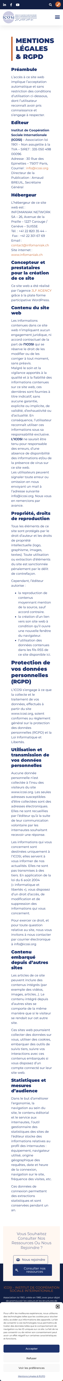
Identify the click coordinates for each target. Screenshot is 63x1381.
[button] (57, 1306)
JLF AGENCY (41, 291)
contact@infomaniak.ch (30, 245)
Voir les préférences (32, 1368)
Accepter (32, 1348)
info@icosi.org (37, 168)
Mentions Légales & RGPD (31, 1376)
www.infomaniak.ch (27, 255)
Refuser (31, 1358)
